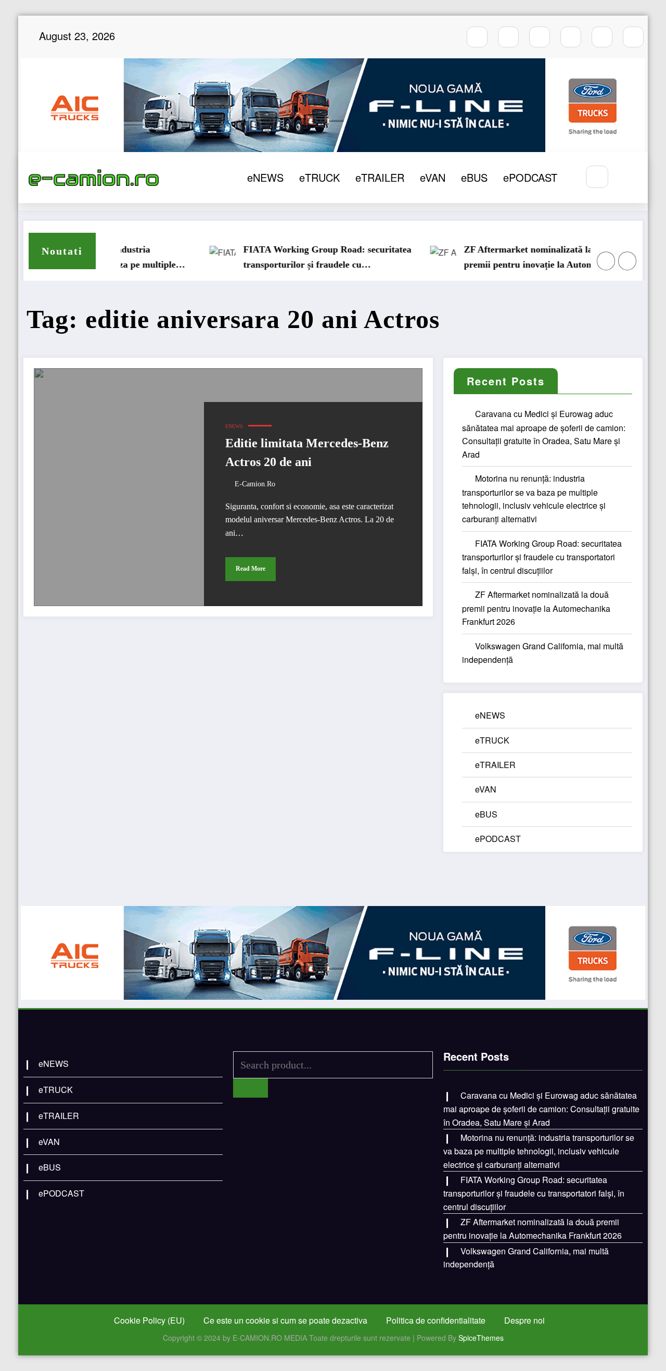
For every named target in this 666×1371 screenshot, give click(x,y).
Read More (250, 568)
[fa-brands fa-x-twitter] (570, 37)
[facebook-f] (477, 37)
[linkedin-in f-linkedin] (633, 37)
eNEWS (265, 177)
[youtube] (539, 37)
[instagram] (508, 37)
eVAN (432, 177)
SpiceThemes (481, 1337)
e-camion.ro (255, 484)
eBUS (474, 177)
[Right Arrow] (627, 261)
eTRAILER (379, 177)
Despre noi (524, 1320)
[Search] (597, 177)
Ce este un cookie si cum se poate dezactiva (285, 1320)
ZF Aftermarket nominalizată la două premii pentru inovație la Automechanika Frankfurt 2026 (528, 258)
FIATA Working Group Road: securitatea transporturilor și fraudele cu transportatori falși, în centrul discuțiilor (308, 258)
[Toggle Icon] (628, 177)
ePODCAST (530, 177)
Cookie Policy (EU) (149, 1320)
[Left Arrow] (606, 261)
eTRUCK (319, 177)
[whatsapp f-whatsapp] (602, 37)
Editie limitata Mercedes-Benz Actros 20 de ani (307, 452)
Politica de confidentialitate (435, 1320)
